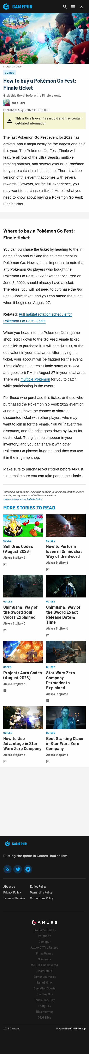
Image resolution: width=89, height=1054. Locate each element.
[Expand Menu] (73, 6)
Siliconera (44, 959)
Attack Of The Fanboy (44, 947)
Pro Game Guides (45, 930)
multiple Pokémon (35, 379)
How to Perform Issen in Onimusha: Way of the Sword (64, 551)
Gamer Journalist (45, 976)
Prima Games (44, 953)
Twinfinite (44, 936)
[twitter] (17, 869)
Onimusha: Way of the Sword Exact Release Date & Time (63, 615)
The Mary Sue (44, 994)
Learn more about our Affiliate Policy (22, 499)
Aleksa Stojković (14, 557)
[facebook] (28, 869)
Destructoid (44, 971)
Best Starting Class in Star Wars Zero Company (64, 743)
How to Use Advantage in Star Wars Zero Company (22, 743)
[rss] (7, 869)
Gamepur (45, 941)
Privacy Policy (12, 892)
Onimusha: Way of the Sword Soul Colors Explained (20, 612)
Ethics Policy (38, 886)
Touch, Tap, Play (44, 1000)
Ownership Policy (41, 892)
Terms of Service (14, 898)
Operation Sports (44, 988)
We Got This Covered (44, 965)
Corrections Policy (42, 898)
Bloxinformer (44, 1011)
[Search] (65, 6)
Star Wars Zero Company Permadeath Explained (60, 680)
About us (9, 886)
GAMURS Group (77, 1028)
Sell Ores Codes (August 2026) (18, 549)
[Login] (81, 6)
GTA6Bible (44, 1017)
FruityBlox (44, 1006)
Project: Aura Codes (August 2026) (22, 675)
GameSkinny (44, 982)
